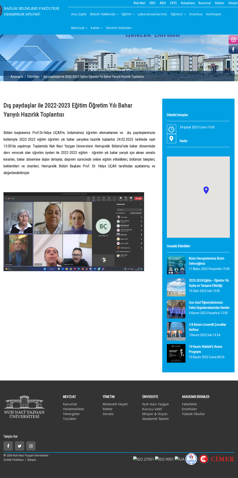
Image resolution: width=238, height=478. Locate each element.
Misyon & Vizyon (155, 414)
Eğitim (126, 14)
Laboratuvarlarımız (152, 14)
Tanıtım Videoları (119, 28)
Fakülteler (189, 404)
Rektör (108, 409)
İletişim (233, 3)
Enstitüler (189, 409)
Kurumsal (204, 3)
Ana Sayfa (78, 14)
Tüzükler (69, 418)
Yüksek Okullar (193, 414)
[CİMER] (216, 458)
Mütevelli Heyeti (115, 404)
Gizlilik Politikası (13, 460)
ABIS (163, 3)
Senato (108, 414)
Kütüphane (188, 3)
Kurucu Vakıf (152, 409)
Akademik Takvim (155, 418)
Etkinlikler (33, 76)
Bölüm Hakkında (102, 14)
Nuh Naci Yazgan (155, 404)
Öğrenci (177, 14)
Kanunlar (70, 404)
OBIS (152, 3)
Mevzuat (77, 28)
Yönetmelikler (73, 409)
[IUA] (180, 458)
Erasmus (196, 14)
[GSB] (191, 458)
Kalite (95, 28)
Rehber (219, 3)
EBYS (173, 3)
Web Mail (139, 3)
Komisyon (213, 14)
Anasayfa (16, 76)
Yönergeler (71, 414)
